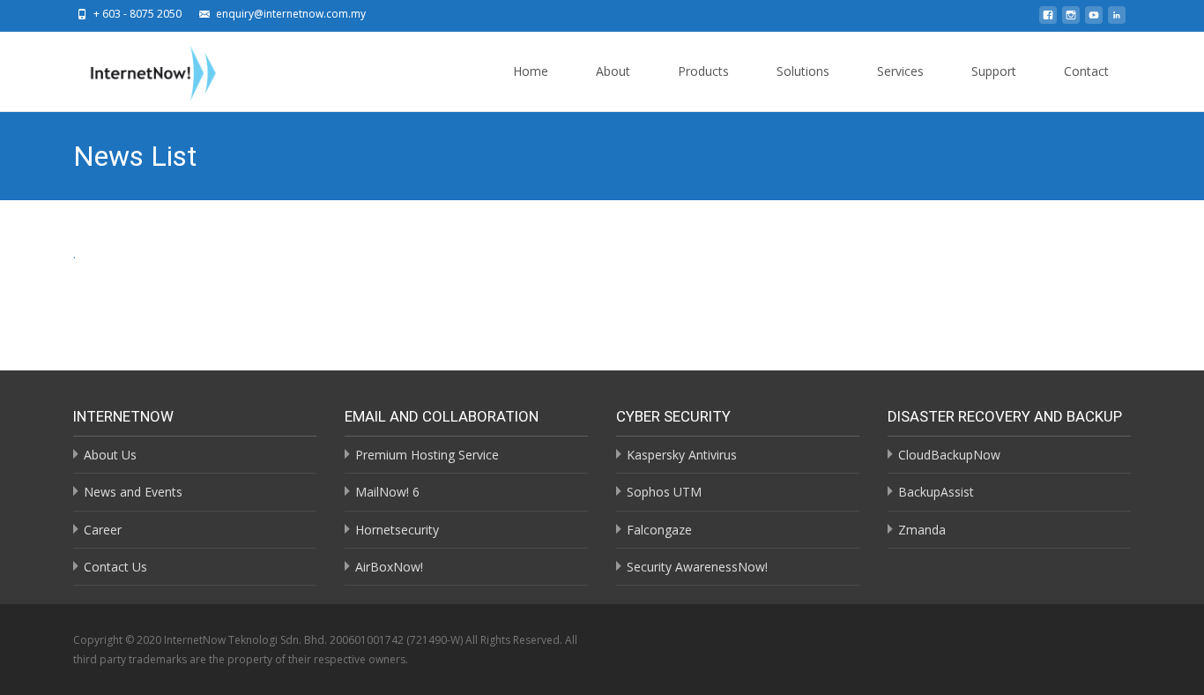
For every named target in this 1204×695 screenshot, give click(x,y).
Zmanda (922, 529)
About (613, 71)
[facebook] (1048, 19)
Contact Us (115, 566)
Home (530, 71)
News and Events (133, 491)
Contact (1086, 71)
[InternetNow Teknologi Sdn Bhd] (139, 69)
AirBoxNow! (389, 566)
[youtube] (1094, 19)
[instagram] (1071, 19)
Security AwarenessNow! (697, 566)
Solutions (803, 71)
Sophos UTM (664, 491)
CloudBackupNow (949, 454)
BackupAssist (936, 491)
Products (703, 71)
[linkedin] (1117, 19)
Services (900, 71)
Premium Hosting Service (427, 454)
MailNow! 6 (387, 491)
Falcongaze (659, 529)
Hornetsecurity (397, 529)
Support (993, 71)
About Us (110, 454)
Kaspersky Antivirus (682, 454)
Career (103, 529)
